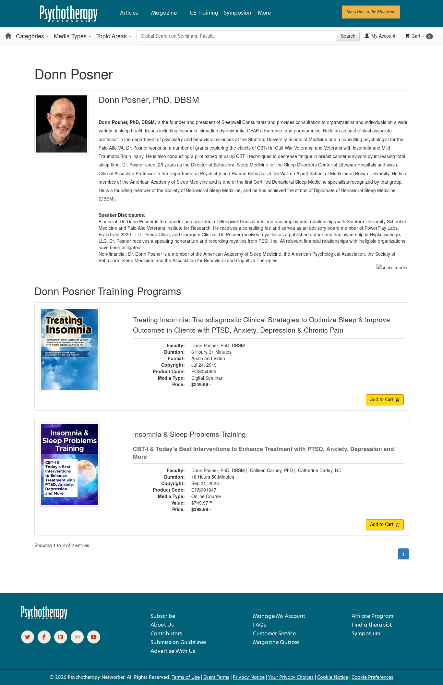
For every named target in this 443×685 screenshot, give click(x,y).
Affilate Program (372, 616)
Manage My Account (279, 616)
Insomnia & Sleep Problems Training (189, 434)
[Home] (8, 36)
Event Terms (216, 677)
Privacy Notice (249, 677)
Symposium (238, 13)
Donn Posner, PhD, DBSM (218, 345)
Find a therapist (372, 625)
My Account (382, 35)
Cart (421, 35)
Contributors (166, 633)
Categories (31, 35)
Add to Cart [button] (382, 400)
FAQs (259, 625)
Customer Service (274, 633)
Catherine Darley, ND (319, 470)
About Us (162, 625)
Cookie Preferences (372, 677)
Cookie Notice (332, 677)
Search (348, 35)
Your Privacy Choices (291, 677)
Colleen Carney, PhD (271, 470)
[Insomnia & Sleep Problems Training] (70, 463)
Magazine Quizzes (276, 642)
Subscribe (162, 616)
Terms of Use (186, 677)
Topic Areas (112, 35)
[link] (371, 12)
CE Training (204, 13)
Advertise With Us (172, 651)
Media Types (71, 35)
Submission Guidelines (178, 642)
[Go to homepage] (44, 617)
